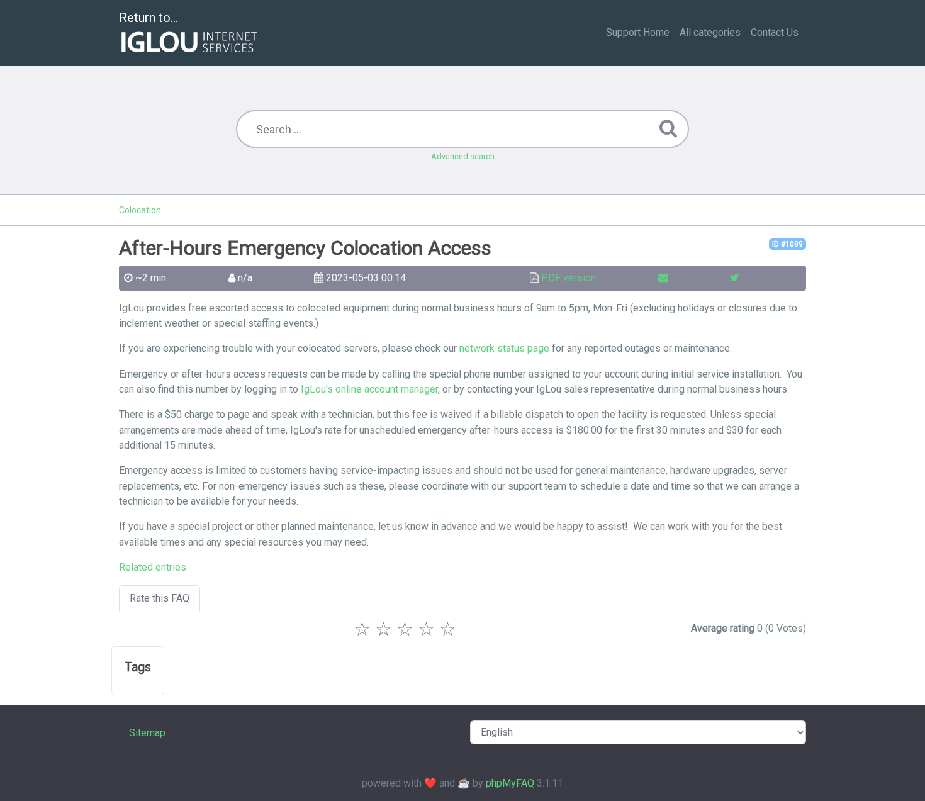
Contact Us (775, 32)
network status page (504, 348)
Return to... (148, 17)
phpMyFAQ (510, 783)
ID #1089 (787, 244)
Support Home (638, 32)
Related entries (152, 567)
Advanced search (463, 156)
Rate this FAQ (159, 598)
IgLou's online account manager (369, 389)
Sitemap (147, 733)
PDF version (568, 278)
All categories (710, 32)
